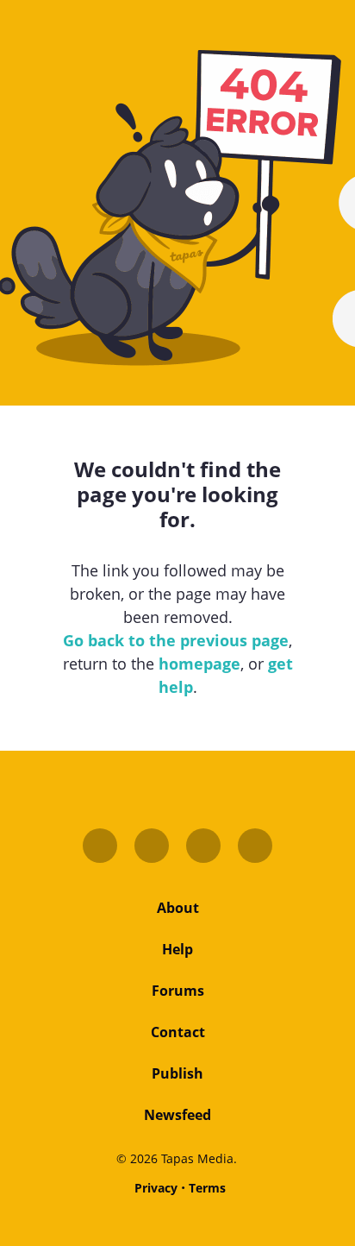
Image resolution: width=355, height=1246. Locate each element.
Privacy (156, 1188)
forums (178, 990)
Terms (207, 1188)
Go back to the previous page (176, 640)
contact (178, 1032)
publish (177, 1073)
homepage (199, 663)
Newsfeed (177, 1114)
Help (177, 949)
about (178, 907)
